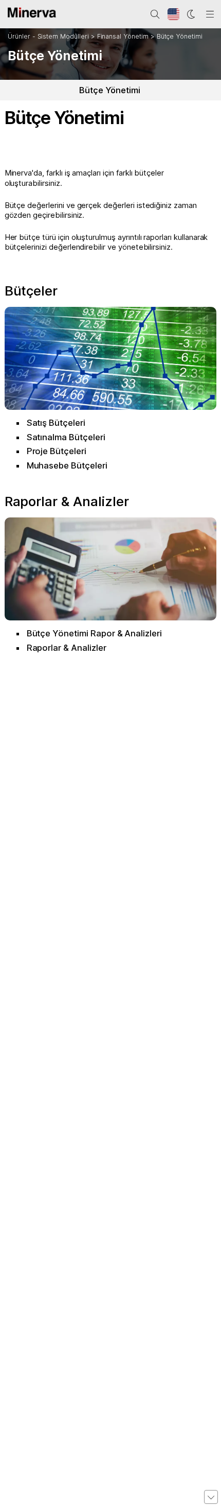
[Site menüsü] (210, 14)
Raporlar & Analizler (67, 501)
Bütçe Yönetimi (179, 36)
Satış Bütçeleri (56, 423)
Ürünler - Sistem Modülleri (48, 36)
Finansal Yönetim (123, 36)
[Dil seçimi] (173, 14)
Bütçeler (31, 291)
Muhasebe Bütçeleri (67, 465)
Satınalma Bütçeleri (66, 437)
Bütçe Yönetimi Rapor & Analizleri (94, 633)
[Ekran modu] (191, 14)
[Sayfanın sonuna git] (211, 1497)
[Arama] (155, 14)
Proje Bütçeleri (56, 451)
